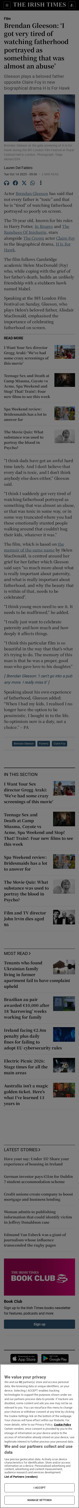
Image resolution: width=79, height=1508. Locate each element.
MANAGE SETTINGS (39, 1500)
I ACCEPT (39, 1487)
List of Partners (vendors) (21, 1476)
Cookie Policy (62, 1424)
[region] (39, 1436)
